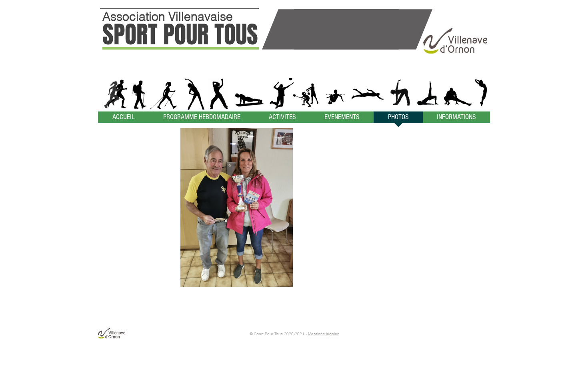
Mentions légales (323, 333)
